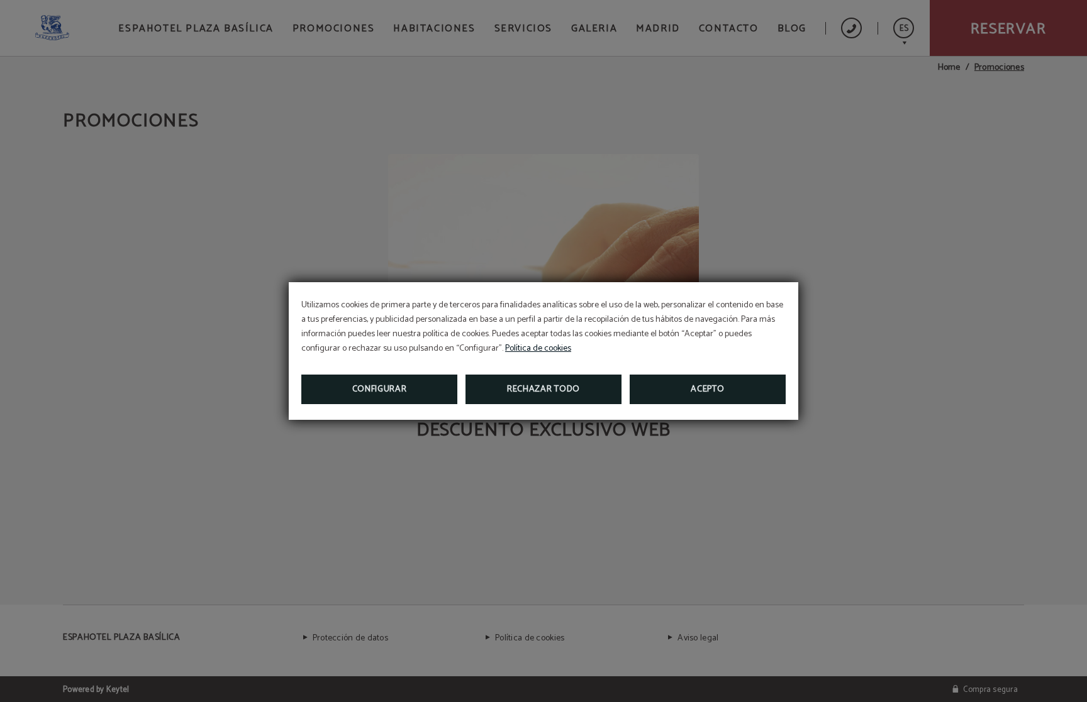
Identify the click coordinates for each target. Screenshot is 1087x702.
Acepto (707, 389)
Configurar (379, 389)
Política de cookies (538, 348)
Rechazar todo (543, 389)
